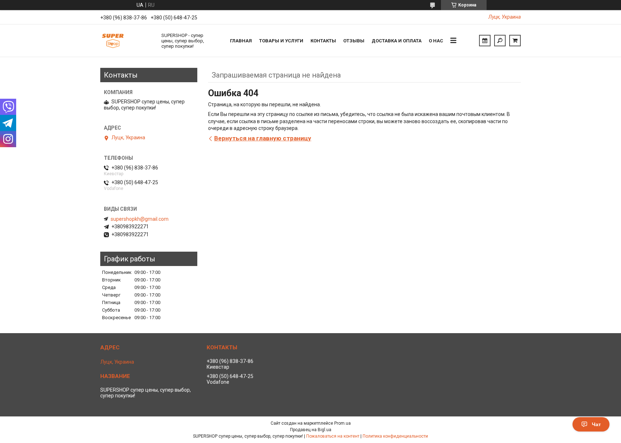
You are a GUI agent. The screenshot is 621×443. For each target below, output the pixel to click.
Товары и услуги (281, 40)
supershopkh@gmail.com (140, 219)
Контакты (323, 40)
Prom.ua (342, 423)
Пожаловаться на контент (332, 436)
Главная (241, 40)
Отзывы (353, 40)
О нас (436, 40)
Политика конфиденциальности (395, 436)
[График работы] (485, 40)
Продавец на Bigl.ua (310, 429)
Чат (596, 424)
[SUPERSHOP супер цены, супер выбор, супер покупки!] (127, 40)
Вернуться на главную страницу (262, 138)
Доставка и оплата (397, 40)
